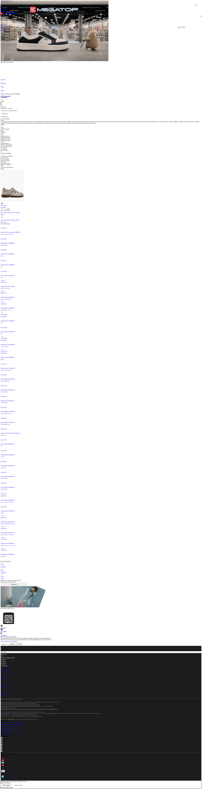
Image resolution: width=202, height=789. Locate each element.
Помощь (3, 661)
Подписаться (14, 584)
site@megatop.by (5, 733)
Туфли (2, 90)
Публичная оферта (6, 728)
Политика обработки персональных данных (12, 722)
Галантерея (4, 691)
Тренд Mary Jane (5, 671)
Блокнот (3, 685)
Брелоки (3, 687)
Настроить (12, 644)
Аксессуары (4, 683)
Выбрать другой (18, 785)
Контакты (3, 659)
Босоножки (4, 679)
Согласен (19, 644)
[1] (1, 19)
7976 (16, 735)
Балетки (3, 677)
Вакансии (3, 663)
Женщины (3, 83)
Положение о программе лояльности (10, 726)
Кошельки (3, 693)
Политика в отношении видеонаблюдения (12, 730)
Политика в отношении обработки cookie (12, 724)
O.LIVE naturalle (5, 96)
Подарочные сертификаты (7, 11)
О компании (4, 665)
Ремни (2, 695)
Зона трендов (4, 667)
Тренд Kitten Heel (5, 669)
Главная (3, 79)
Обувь (2, 87)
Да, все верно (6, 785)
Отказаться (4, 644)
